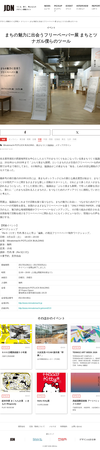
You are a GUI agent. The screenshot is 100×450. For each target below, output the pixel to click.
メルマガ (52, 426)
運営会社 (21, 426)
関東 (29, 139)
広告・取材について (37, 426)
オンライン (13, 139)
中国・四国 (48, 139)
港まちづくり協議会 (45, 145)
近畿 (34, 139)
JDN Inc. (54, 446)
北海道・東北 (59, 139)
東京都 (22, 139)
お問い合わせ (77, 426)
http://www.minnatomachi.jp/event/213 (35, 308)
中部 (40, 139)
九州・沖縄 (71, 139)
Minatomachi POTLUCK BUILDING (18, 145)
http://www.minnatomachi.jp (30, 303)
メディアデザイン (63, 145)
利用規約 (63, 426)
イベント (51, 27)
